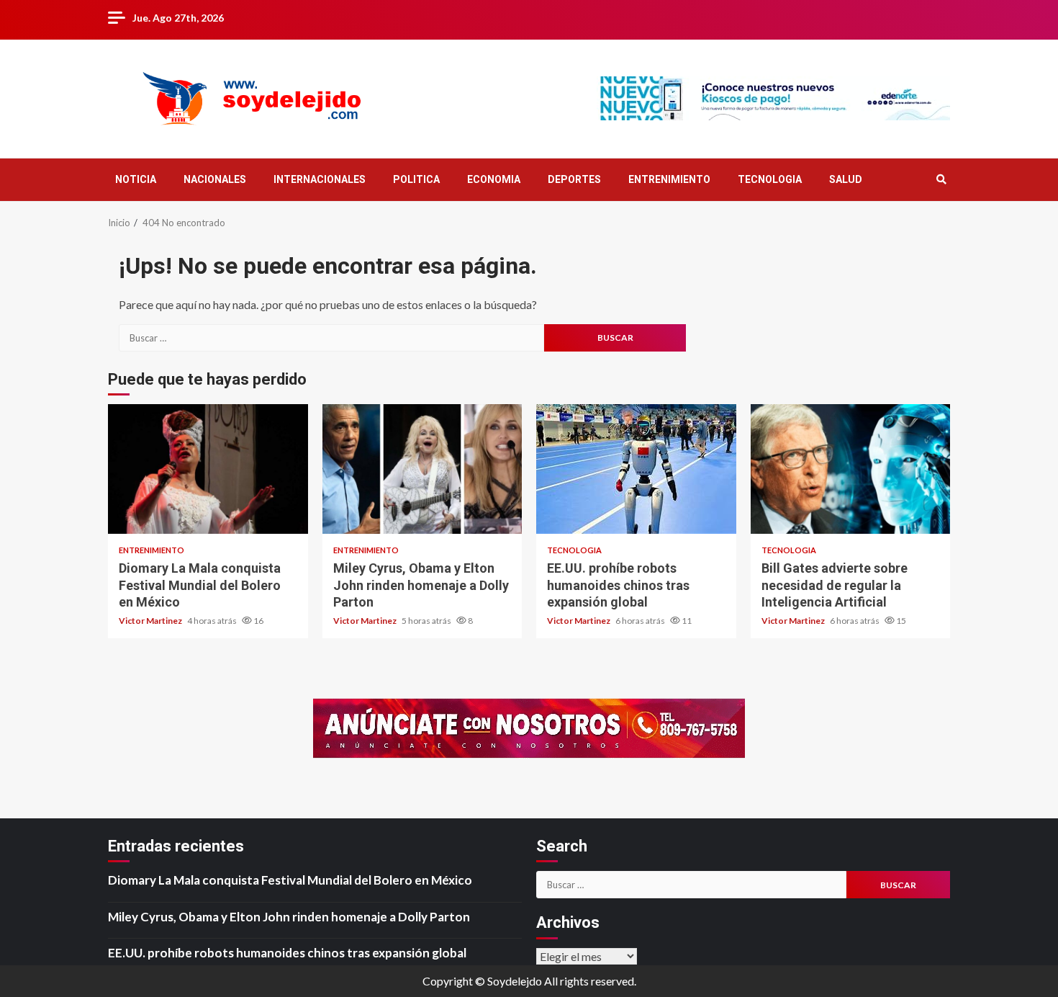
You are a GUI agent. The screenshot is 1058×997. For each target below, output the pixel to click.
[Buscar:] (331, 338)
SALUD (845, 179)
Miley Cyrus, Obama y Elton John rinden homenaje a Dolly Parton (422, 469)
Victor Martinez (151, 620)
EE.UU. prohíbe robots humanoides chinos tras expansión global (636, 469)
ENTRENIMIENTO (669, 179)
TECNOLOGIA (770, 179)
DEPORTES (574, 179)
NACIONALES (215, 179)
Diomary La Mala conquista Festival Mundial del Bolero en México (208, 469)
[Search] (941, 179)
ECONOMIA (493, 179)
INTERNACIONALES (319, 179)
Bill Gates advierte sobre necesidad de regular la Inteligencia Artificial (851, 469)
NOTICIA (135, 179)
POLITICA (416, 179)
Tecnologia (574, 550)
